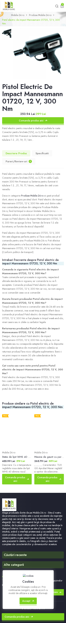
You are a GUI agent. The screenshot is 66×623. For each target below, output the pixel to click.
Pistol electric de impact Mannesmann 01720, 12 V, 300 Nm (31, 21)
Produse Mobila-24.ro (40, 15)
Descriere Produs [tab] (16, 153)
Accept (26, 601)
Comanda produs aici (31, 120)
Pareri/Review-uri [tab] (18, 161)
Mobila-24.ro (17, 15)
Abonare (53, 592)
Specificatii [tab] (42, 153)
